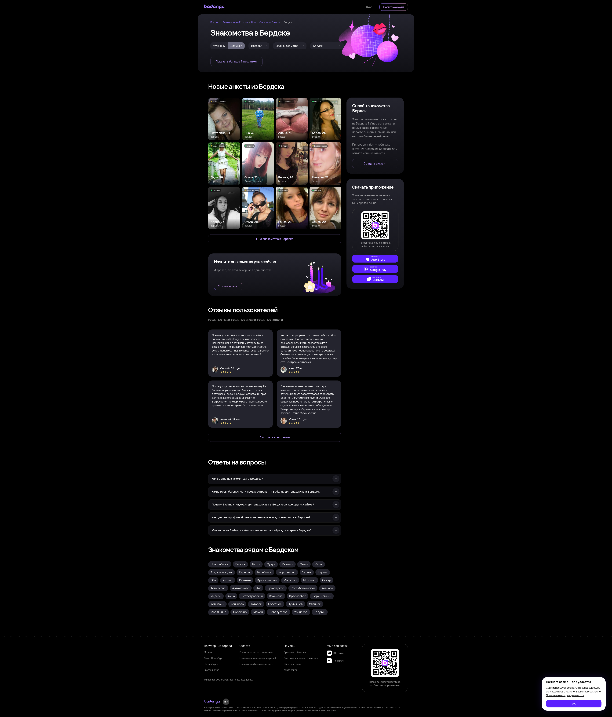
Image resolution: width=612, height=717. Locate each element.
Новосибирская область (265, 22)
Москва (208, 652)
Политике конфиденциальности (565, 695)
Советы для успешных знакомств (301, 658)
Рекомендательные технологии (322, 710)
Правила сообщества (295, 652)
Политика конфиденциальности (256, 664)
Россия (214, 22)
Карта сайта (290, 669)
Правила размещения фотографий (258, 658)
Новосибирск (211, 664)
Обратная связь (292, 664)
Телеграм (338, 660)
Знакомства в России (235, 22)
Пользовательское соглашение (256, 652)
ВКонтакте (338, 653)
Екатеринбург (211, 669)
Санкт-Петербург (213, 658)
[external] (375, 259)
